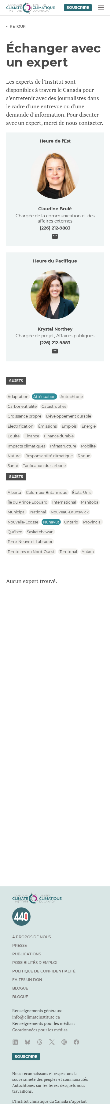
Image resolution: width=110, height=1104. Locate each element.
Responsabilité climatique (49, 455)
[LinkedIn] (15, 1042)
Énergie (89, 426)
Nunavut (51, 521)
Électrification (20, 426)
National (38, 512)
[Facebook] (76, 1042)
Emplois (69, 426)
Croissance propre (24, 416)
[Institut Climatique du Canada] (30, 8)
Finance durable (59, 436)
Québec (15, 532)
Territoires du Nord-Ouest (31, 551)
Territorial (68, 551)
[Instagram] (64, 1042)
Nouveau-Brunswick (70, 512)
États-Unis (81, 492)
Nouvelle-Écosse (23, 521)
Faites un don (27, 979)
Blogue (20, 988)
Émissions (47, 426)
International (64, 502)
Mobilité (88, 445)
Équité (14, 436)
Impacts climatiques (26, 445)
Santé (13, 465)
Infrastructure (63, 445)
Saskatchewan (40, 532)
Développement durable (68, 416)
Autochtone (72, 396)
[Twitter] (52, 1042)
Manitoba (89, 502)
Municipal (16, 512)
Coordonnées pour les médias (40, 1030)
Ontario (71, 521)
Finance (31, 436)
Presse (19, 945)
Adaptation (18, 396)
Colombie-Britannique (46, 492)
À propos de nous (31, 937)
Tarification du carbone (44, 465)
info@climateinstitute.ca (36, 1017)
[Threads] (40, 1042)
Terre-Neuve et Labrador (30, 541)
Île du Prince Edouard (27, 502)
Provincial (92, 521)
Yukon (88, 551)
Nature (14, 455)
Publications (26, 954)
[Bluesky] (27, 1042)
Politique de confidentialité (43, 971)
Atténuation (44, 396)
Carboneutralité (22, 406)
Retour (18, 26)
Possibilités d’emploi (34, 962)
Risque (84, 455)
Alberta (14, 492)
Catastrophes (54, 406)
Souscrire (78, 7)
